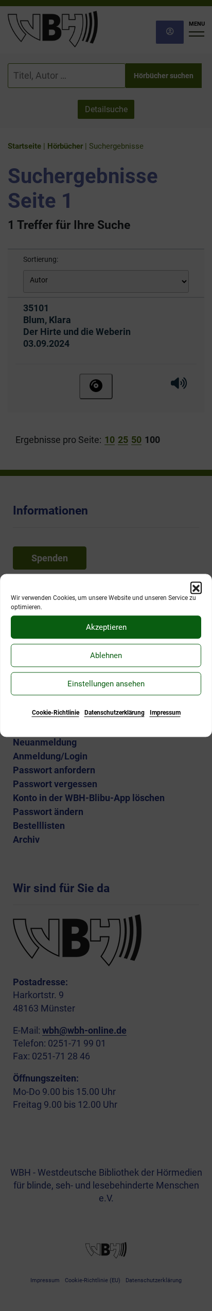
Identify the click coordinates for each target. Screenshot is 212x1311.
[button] (196, 587)
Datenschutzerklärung (114, 712)
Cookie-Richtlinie (55, 712)
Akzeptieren (106, 627)
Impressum (165, 712)
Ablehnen (106, 655)
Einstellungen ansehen (106, 683)
